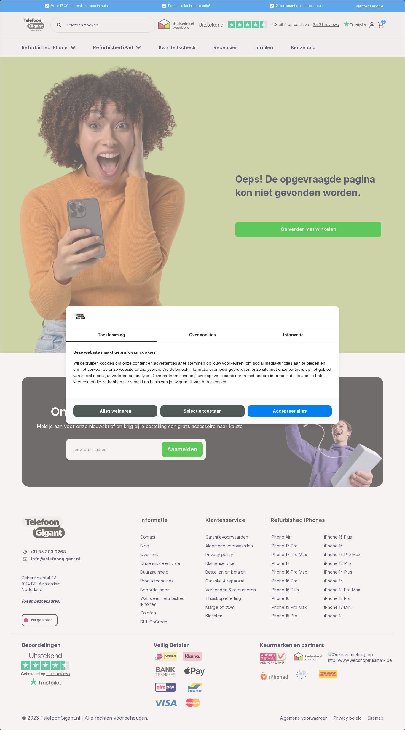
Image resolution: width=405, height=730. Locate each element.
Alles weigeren (115, 410)
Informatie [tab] (293, 334)
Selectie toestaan (203, 410)
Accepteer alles (290, 410)
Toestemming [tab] (111, 334)
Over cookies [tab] (202, 334)
